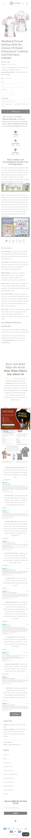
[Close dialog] (29, 409)
